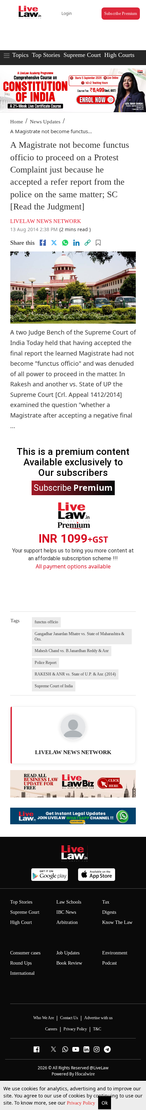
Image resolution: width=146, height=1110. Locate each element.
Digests (109, 912)
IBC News (66, 912)
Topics (20, 55)
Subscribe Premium (120, 13)
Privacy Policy (81, 1103)
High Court (21, 922)
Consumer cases (25, 952)
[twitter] (54, 243)
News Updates (45, 121)
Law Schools (68, 902)
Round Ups (21, 963)
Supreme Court (82, 55)
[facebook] (43, 243)
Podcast (109, 963)
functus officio (46, 622)
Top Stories (46, 55)
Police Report (45, 662)
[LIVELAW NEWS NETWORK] (73, 727)
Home (16, 121)
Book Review (69, 963)
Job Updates (67, 952)
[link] (88, 243)
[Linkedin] (76, 243)
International (22, 973)
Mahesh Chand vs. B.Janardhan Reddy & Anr (72, 650)
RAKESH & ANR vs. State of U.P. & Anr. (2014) (75, 674)
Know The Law (117, 922)
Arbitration (67, 922)
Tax (105, 902)
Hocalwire (85, 1073)
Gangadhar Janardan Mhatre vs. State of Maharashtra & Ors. (79, 636)
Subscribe (73, 487)
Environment (114, 952)
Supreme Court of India (54, 686)
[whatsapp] (65, 243)
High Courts (119, 55)
